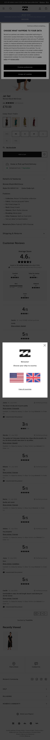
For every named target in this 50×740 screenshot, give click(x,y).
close (45, 345)
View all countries (25, 389)
